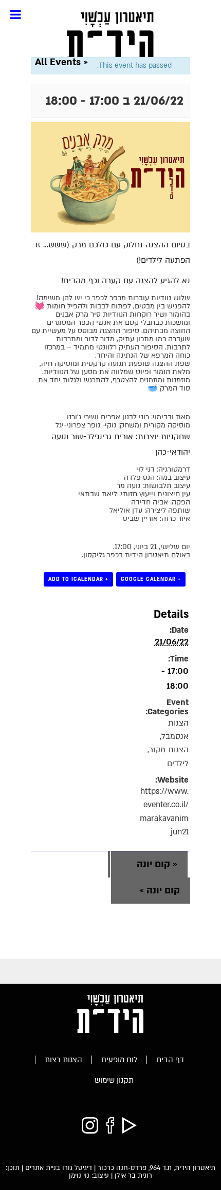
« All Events (61, 62)
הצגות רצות (63, 1060)
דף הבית (170, 1060)
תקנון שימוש (114, 1080)
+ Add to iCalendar (78, 579)
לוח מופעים (119, 1060)
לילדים (178, 763)
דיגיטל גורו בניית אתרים (58, 1168)
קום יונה (157, 864)
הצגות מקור (169, 750)
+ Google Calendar (151, 579)
